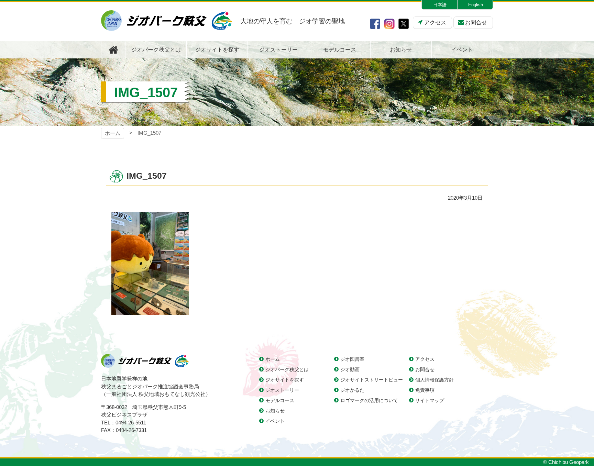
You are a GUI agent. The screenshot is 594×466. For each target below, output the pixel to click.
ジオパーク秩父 (166, 20)
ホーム (112, 133)
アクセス (435, 22)
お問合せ (476, 22)
